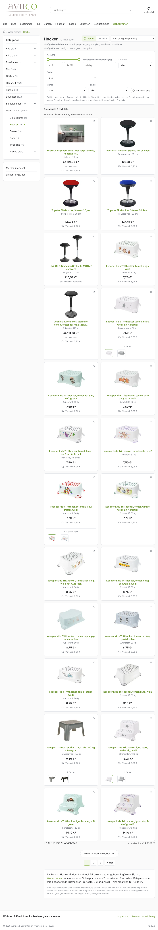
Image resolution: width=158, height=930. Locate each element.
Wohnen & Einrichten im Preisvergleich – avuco (31, 916)
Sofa (15, 138)
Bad (5, 23)
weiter (110, 862)
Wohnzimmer (120, 23)
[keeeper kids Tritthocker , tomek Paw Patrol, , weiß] (65, 538)
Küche (72, 23)
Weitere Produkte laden (97, 853)
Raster (91, 38)
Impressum (123, 916)
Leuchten (85, 23)
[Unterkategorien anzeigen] (35, 49)
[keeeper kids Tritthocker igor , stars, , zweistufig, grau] (121, 779)
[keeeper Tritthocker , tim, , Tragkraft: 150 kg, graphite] (65, 779)
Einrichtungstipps (15, 174)
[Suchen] (130, 10)
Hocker (16, 124)
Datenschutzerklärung (143, 916)
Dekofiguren (18, 117)
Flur (38, 23)
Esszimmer (26, 23)
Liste (104, 38)
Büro (13, 23)
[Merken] (94, 121)
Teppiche (17, 144)
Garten (48, 23)
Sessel (16, 131)
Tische (16, 151)
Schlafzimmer (101, 23)
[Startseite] (4, 31)
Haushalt (60, 23)
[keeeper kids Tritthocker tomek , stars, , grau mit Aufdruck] (121, 353)
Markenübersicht (15, 168)
